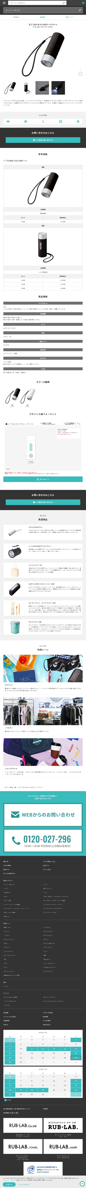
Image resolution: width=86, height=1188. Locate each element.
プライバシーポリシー (9, 1180)
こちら (24, 364)
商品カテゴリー (8, 880)
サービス (6, 993)
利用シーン (6, 923)
